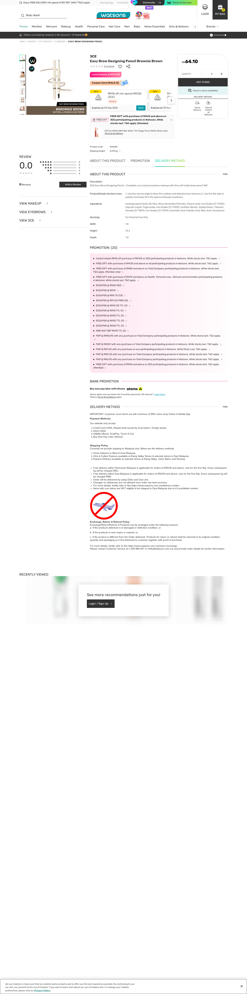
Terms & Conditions (114, 133)
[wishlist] (120, 66)
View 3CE (27, 220)
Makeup (66, 26)
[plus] (221, 74)
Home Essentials (154, 26)
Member (37, 26)
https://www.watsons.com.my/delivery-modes (155, 485)
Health (79, 26)
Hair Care (114, 26)
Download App (106, 3)
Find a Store (122, 3)
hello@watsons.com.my (160, 548)
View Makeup (30, 203)
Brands (210, 26)
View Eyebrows (32, 212)
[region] (123, 986)
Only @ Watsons (179, 26)
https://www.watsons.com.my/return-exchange (152, 545)
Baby (137, 26)
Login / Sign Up (98, 603)
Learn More (159, 394)
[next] (195, 27)
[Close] (241, 986)
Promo (24, 26)
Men (127, 26)
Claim (141, 107)
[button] (220, 10)
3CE (93, 56)
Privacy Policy (42, 990)
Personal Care (96, 26)
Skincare (51, 26)
